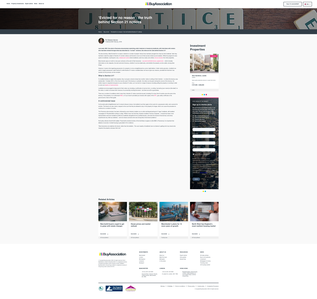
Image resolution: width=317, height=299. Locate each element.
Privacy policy (191, 286)
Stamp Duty (183, 259)
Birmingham (142, 259)
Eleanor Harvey (113, 40)
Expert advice (29, 3)
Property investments (17, 3)
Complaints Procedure (213, 286)
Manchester (142, 255)
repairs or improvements (111, 85)
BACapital (162, 259)
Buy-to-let (106, 32)
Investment (203, 259)
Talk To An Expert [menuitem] (292, 4)
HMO (121, 95)
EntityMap (170, 286)
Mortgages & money (205, 261)
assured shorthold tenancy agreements (152, 61)
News (35, 3)
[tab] (202, 94)
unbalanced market (124, 58)
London (141, 257)
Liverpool (141, 261)
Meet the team (163, 257)
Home (8, 3)
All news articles (204, 255)
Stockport (141, 263)
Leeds (193, 77)
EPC (155, 95)
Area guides (183, 257)
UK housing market (205, 265)
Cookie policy (200, 286)
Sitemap (162, 286)
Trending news (164, 237)
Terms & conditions (180, 286)
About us (41, 3)
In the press (162, 261)
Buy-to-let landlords (205, 257)
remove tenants (158, 58)
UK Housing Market (104, 237)
